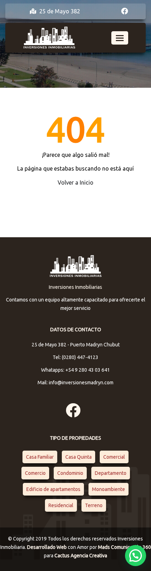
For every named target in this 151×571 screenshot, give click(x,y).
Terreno (94, 505)
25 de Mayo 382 (59, 11)
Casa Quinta (78, 457)
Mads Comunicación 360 (124, 547)
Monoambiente (108, 489)
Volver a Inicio (75, 182)
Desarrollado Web (47, 547)
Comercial (114, 457)
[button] (135, 555)
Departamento (110, 473)
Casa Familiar (40, 457)
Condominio (70, 473)
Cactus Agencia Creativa (80, 555)
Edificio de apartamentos (53, 489)
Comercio (35, 473)
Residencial (60, 505)
